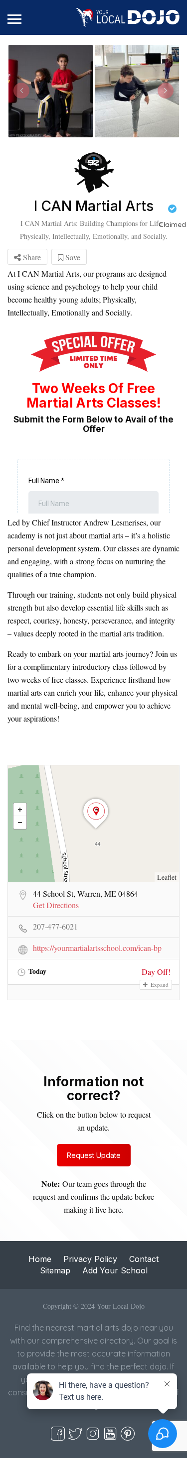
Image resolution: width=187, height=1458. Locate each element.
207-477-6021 (55, 927)
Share (31, 257)
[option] (50, 91)
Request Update (94, 1155)
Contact (144, 1259)
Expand (159, 984)
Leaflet (167, 877)
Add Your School (115, 1270)
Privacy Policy (90, 1259)
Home (39, 1259)
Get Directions (56, 905)
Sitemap (55, 1270)
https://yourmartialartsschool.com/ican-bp (97, 948)
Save (71, 257)
